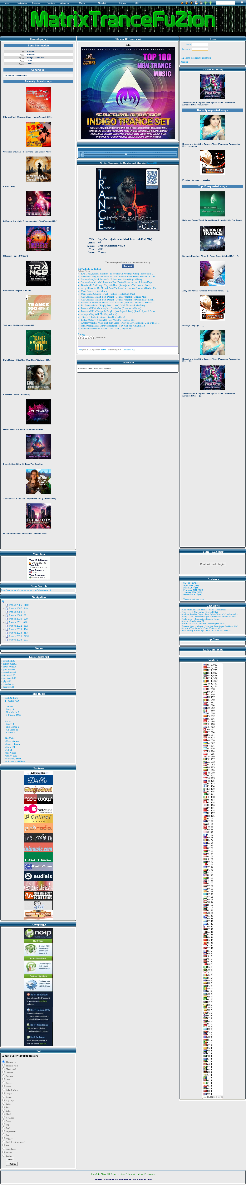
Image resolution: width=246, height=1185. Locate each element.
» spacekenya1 (8, 684)
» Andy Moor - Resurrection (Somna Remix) (200, 619)
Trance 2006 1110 (19, 605)
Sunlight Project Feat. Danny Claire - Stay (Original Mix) (107, 328)
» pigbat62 (6, 681)
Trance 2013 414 (18, 629)
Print (80, 350)
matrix (11, 700)
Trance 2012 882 (18, 625)
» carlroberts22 (8, 661)
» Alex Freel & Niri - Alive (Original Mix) (199, 612)
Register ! (184, 62)
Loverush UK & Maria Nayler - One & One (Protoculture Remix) (111, 308)
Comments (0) (128, 350)
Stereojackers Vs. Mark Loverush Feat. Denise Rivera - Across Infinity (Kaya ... (117, 282)
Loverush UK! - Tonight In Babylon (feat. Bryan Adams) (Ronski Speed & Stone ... (119, 311)
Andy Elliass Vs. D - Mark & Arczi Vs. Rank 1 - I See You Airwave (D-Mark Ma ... (120, 288)
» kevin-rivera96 (8, 666)
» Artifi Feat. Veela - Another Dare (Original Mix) (202, 623)
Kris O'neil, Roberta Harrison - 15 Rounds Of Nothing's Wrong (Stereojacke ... (117, 273)
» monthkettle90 (8, 678)
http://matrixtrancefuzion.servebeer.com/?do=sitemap (25, 590)
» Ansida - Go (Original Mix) (193, 621)
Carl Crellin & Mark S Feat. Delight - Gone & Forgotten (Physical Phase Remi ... (118, 299)
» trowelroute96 (8, 672)
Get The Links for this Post (89, 269)
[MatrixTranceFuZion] (206, 2)
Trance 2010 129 (18, 619)
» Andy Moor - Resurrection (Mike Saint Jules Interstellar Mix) (208, 616)
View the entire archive (193, 599)
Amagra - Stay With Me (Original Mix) (99, 314)
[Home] (201, 2)
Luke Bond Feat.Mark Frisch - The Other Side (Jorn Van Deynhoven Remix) (116, 302)
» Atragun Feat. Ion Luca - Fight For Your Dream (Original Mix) (209, 626)
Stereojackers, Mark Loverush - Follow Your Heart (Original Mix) (111, 279)
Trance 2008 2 (17, 612)
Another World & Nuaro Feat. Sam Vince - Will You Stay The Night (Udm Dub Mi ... (120, 322)
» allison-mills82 (9, 663)
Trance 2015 (152, 163)
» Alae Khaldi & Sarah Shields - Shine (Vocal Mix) (203, 609)
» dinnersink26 (8, 675)
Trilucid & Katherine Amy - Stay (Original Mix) (103, 317)
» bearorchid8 (7, 687)
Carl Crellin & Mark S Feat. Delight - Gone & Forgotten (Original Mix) (113, 296)
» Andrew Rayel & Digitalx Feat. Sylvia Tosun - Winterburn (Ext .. (210, 614)
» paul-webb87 (8, 669)
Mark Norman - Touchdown (94, 291)
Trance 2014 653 (18, 632)
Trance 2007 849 (18, 608)
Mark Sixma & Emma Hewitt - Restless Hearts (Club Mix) (108, 294)
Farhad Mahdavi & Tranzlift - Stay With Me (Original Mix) (108, 320)
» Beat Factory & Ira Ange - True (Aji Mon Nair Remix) (205, 630)
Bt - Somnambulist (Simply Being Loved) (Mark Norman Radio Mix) (113, 305)
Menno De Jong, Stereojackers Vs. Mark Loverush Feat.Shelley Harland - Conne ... (119, 276)
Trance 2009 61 (17, 615)
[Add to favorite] (211, 2)
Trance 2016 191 (18, 639)
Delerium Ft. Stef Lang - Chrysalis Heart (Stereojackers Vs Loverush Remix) (116, 285)
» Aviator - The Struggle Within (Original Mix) (201, 628)
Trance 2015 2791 (19, 636)
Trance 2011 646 (18, 622)
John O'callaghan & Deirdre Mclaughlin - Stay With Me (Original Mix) (113, 325)
